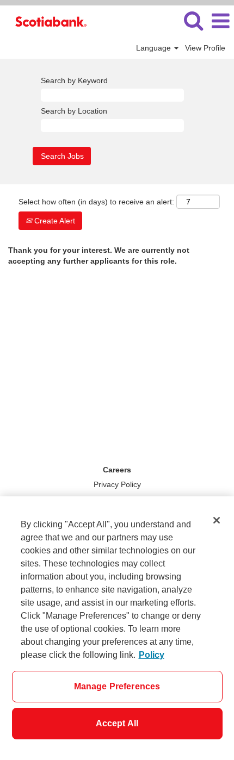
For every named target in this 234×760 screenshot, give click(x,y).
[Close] (217, 520)
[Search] (193, 20)
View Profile (205, 47)
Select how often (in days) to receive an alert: (96, 201)
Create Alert (53, 220)
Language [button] (154, 47)
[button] (220, 20)
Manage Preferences (117, 686)
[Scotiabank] (47, 21)
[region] (117, 628)
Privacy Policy (117, 484)
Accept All (117, 723)
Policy (151, 654)
